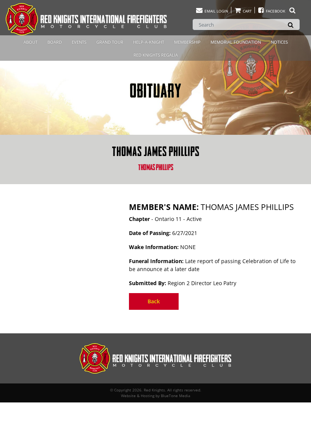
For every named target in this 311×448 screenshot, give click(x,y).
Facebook (275, 11)
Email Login (215, 11)
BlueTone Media (175, 395)
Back (154, 301)
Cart (247, 11)
